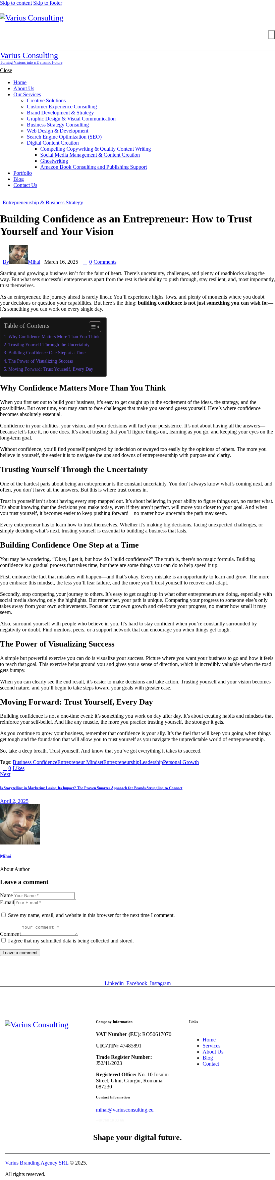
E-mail (7, 902)
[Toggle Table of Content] (92, 326)
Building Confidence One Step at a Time (47, 352)
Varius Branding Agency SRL (36, 1163)
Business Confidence (35, 762)
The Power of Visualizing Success (40, 361)
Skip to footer (47, 3)
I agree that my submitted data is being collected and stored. (71, 940)
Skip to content (16, 3)
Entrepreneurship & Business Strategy (43, 202)
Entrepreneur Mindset (80, 762)
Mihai (5, 856)
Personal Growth (181, 762)
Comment (10, 934)
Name (6, 895)
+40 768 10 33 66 (110, 1120)
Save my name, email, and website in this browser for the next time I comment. (91, 915)
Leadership (151, 762)
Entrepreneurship (121, 762)
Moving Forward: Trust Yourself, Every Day (50, 369)
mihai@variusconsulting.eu (125, 1110)
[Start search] (271, 34)
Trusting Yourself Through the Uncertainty (49, 344)
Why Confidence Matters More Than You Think (54, 336)
